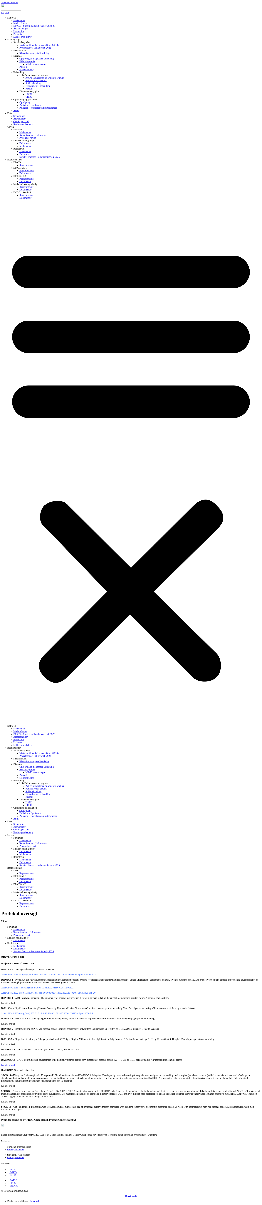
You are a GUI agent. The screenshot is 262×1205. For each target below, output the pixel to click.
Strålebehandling (33, 83)
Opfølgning (24, 102)
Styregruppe (19, 116)
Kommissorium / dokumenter (33, 135)
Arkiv (16, 110)
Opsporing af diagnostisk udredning (36, 58)
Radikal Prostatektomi (36, 80)
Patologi (23, 67)
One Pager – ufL (21, 121)
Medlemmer (19, 20)
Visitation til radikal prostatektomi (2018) (39, 45)
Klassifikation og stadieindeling (34, 53)
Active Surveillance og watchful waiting (44, 77)
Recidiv (29, 88)
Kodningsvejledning (23, 124)
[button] (131, 462)
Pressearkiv (18, 31)
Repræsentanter (26, 165)
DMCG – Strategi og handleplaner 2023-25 (34, 26)
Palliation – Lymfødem (30, 105)
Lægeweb (34, 1201)
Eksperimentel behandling (37, 86)
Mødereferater (20, 23)
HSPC (28, 94)
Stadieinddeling (26, 69)
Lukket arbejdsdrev (22, 36)
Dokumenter (25, 143)
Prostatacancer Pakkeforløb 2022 (35, 47)
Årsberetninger (20, 28)
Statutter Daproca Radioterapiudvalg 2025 (39, 157)
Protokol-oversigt (27, 137)
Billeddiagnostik (27, 61)
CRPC (28, 97)
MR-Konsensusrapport (36, 64)
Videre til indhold (9, 2)
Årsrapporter (19, 118)
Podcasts (17, 34)
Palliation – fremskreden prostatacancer (38, 107)
